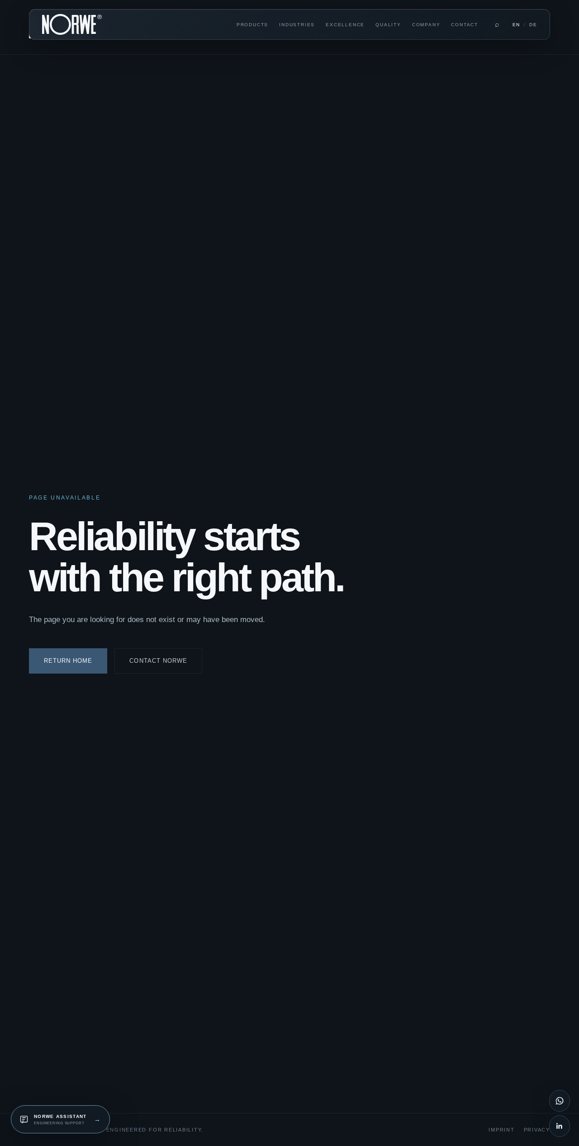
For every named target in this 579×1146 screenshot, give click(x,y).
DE (533, 24)
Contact (464, 24)
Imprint (501, 1129)
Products (252, 24)
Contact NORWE (158, 660)
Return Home (68, 660)
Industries (297, 24)
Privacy (537, 1129)
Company (426, 24)
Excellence (345, 24)
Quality (388, 24)
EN (516, 24)
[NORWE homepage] (72, 24)
